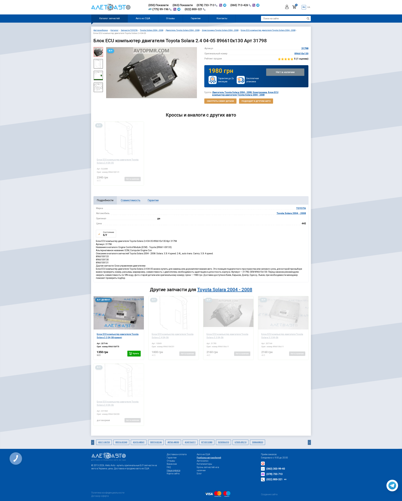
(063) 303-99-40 (275, 468)
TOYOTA (301, 208)
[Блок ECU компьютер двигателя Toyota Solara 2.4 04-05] (119, 138)
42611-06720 (104, 442)
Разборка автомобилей (209, 457)
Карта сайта (173, 473)
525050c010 (223, 442)
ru (304, 7)
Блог (199, 473)
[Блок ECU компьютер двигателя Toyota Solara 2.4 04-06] (174, 312)
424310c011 (190, 442)
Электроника (260, 92)
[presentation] (107, 72)
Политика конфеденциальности (107, 492)
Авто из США (143, 18)
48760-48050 (173, 442)
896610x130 (301, 53)
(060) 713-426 (239, 5)
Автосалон (202, 461)
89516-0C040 (121, 442)
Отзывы (170, 18)
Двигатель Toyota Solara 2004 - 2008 (232, 92)
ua (308, 7)
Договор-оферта (100, 496)
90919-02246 (156, 442)
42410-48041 (138, 442)
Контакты (222, 18)
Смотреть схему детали (220, 101)
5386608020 (257, 442)
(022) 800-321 (194, 9)
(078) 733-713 (206, 5)
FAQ (169, 467)
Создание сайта (269, 494)
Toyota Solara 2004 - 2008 (291, 213)
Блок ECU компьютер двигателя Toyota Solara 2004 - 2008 (245, 93)
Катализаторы (204, 464)
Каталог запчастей (109, 18)
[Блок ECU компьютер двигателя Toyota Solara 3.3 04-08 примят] (119, 312)
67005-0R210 (240, 442)
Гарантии (196, 18)
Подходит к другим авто (256, 101)
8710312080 (206, 442)
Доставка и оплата (177, 454)
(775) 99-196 (160, 9)
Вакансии (172, 464)
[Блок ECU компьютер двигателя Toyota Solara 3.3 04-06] (228, 312)
